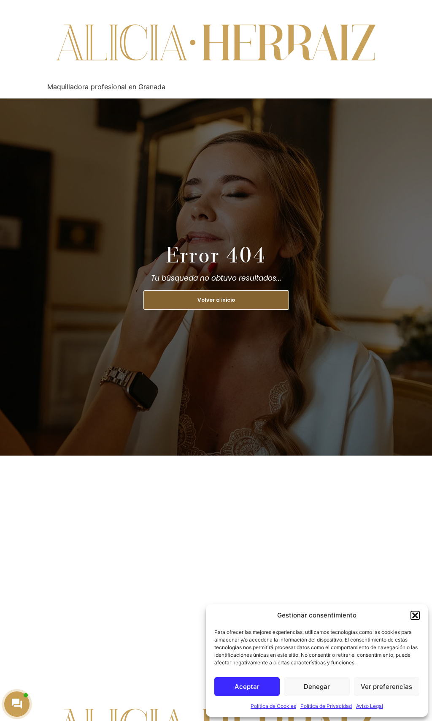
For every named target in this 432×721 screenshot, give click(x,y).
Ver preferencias (386, 687)
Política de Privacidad (326, 706)
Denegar (317, 687)
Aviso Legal (369, 706)
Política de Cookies (273, 706)
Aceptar (247, 687)
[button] (415, 615)
